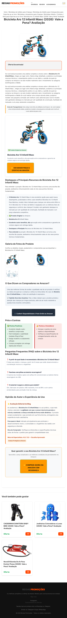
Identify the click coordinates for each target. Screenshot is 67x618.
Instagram (33, 600)
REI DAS (13, 3)
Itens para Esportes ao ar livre (13, 16)
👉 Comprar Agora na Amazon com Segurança (33, 467)
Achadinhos (51, 4)
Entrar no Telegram (27, 609)
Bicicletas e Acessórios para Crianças (30, 14)
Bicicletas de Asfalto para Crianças (20, 12)
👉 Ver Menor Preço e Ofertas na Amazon (20, 169)
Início (5, 12)
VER (28, 534)
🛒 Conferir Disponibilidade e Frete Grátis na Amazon (33, 314)
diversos (34, 4)
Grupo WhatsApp (40, 609)
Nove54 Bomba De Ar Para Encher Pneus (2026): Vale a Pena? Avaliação (15, 564)
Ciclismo (60, 14)
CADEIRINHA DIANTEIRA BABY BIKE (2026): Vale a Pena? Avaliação (16, 526)
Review (42, 4)
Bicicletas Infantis (50, 14)
